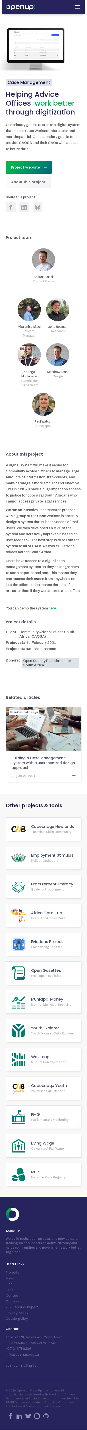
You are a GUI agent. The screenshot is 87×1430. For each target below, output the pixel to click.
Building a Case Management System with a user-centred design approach (43, 763)
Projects (12, 1272)
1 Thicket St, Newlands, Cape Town (34, 1337)
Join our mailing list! (22, 1365)
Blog (9, 1284)
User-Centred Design (24, 712)
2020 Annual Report (22, 1307)
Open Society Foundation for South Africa (47, 663)
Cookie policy (17, 1318)
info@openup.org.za (22, 1354)
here (52, 608)
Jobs (9, 1290)
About (11, 1278)
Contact (13, 1295)
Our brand (14, 1301)
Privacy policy (17, 1313)
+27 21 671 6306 (18, 1349)
